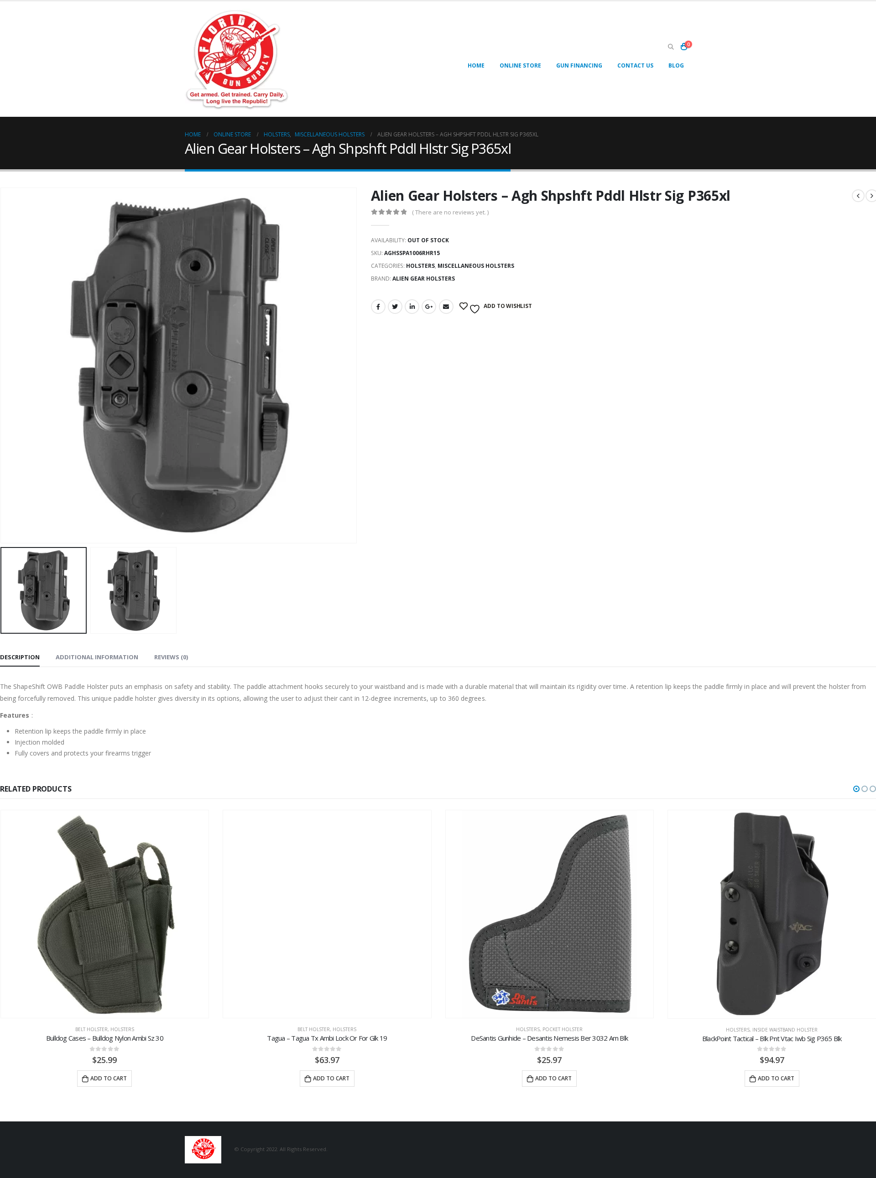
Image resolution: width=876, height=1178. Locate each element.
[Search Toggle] (671, 47)
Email (446, 306)
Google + (429, 306)
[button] (856, 788)
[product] (105, 914)
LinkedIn (412, 306)
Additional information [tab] (97, 657)
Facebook (378, 306)
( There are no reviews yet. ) (450, 212)
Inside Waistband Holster (785, 1030)
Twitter (395, 306)
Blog (676, 65)
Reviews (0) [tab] (171, 657)
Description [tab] (20, 657)
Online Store (520, 65)
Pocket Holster (562, 1030)
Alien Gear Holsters (423, 278)
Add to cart (108, 1078)
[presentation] (355, 365)
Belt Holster (91, 1030)
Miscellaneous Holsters (476, 266)
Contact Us (635, 65)
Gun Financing (579, 65)
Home (476, 65)
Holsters (420, 266)
